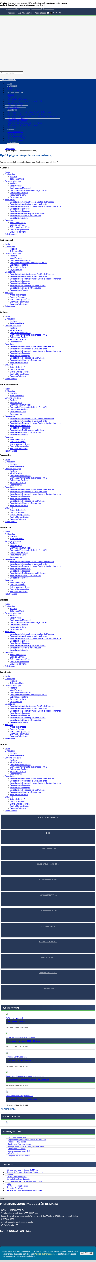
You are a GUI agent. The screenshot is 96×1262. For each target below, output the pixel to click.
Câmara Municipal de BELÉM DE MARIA (22, 1170)
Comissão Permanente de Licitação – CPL (28, 190)
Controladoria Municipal (17, 99)
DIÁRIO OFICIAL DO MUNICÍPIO (48, 864)
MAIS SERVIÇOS (48, 988)
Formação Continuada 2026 (17, 1057)
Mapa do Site (27, 13)
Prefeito (13, 183)
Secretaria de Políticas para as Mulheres (28, 213)
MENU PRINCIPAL (9, 80)
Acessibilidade (40, 13)
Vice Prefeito (16, 186)
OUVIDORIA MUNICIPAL (48, 848)
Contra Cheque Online (19, 229)
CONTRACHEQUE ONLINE (48, 911)
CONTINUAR (86, 1253)
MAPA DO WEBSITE (48, 957)
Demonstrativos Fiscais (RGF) (19, 1151)
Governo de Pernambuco (16, 1177)
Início (7, 172)
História (13, 176)
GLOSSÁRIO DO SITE (48, 926)
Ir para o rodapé (48, 9)
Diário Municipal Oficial (20, 227)
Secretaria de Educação (20, 209)
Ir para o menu (25, 9)
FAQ (19, 13)
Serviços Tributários (19, 232)
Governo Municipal (15, 92)
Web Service (13, 1153)
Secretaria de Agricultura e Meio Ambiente (28, 204)
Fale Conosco (13, 142)
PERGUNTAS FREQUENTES (48, 942)
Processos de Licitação (17, 1142)
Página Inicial (10, 149)
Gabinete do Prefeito (19, 192)
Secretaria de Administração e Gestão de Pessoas (32, 202)
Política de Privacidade (44, 1254)
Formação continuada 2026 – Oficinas (21, 1037)
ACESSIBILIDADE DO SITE (48, 973)
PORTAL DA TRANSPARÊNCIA (48, 817)
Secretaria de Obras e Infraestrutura (23, 125)
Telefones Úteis (17, 179)
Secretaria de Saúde (19, 218)
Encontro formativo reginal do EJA (19, 1096)
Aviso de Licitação (15, 132)
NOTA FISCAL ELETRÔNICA (48, 880)
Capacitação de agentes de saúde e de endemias (25, 1076)
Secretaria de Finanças (20, 211)
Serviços (11, 129)
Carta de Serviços (18, 225)
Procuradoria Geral (18, 195)
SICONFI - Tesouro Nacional (17, 1186)
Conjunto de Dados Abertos (19, 1155)
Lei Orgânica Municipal (17, 1137)
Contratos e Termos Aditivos (19, 1144)
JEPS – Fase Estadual (14, 1018)
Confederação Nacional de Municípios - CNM (24, 1181)
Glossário (11, 13)
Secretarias (12, 110)
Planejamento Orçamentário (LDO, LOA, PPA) (26, 1146)
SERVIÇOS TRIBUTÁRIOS (48, 895)
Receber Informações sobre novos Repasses (24, 1190)
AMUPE (10, 1175)
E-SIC (48, 833)
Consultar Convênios (15, 1188)
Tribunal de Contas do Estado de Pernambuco (25, 1172)
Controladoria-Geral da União (18, 1179)
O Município (12, 86)
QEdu (9, 1184)
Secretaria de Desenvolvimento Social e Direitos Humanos (32, 116)
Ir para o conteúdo (12, 9)
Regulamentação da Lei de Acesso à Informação (27, 1140)
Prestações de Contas (17, 1149)
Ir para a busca (37, 9)
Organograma (16, 197)
